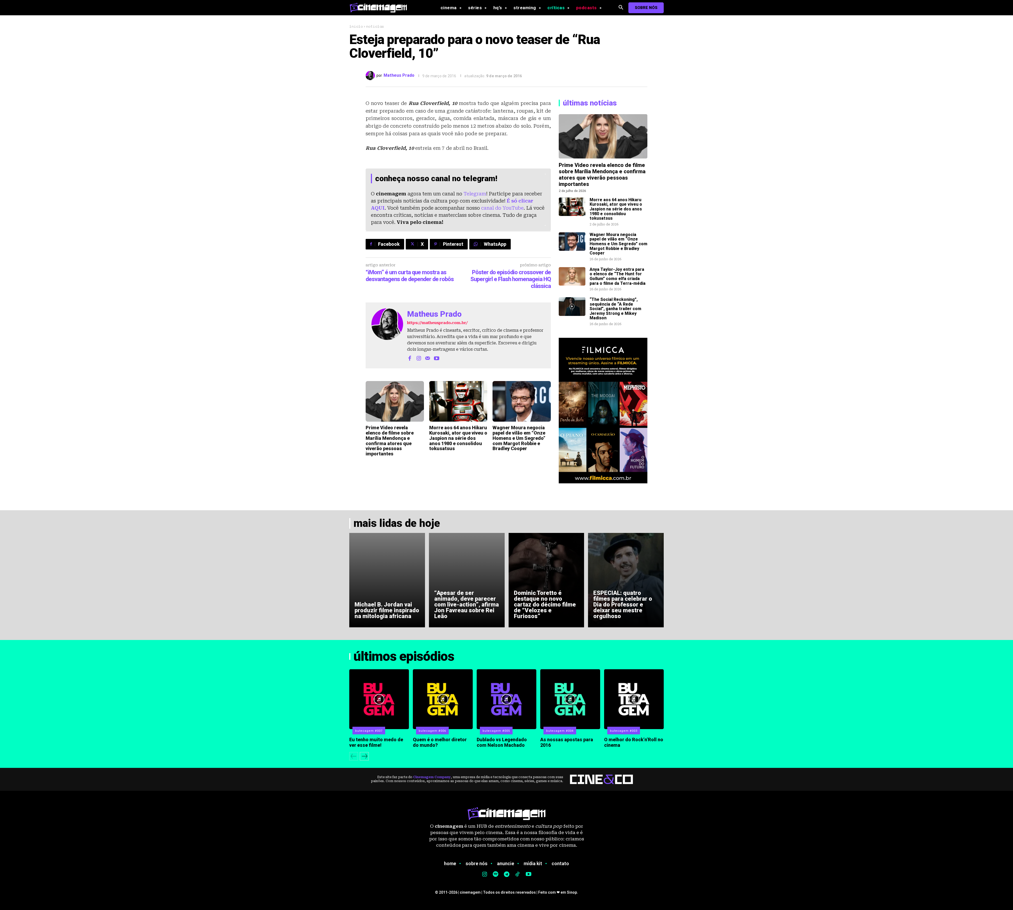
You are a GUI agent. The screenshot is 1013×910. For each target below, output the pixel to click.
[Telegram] (506, 874)
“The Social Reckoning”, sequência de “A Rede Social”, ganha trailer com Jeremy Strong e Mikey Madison (615, 308)
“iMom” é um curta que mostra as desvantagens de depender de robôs (410, 275)
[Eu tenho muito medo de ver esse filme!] (379, 699)
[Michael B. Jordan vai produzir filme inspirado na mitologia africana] (387, 580)
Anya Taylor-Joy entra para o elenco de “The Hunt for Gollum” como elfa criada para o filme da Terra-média (618, 276)
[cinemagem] (381, 7)
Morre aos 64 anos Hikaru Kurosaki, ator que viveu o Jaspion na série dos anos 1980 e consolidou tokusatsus (458, 438)
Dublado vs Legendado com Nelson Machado (502, 742)
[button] (620, 7)
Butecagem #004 (560, 731)
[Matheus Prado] (371, 75)
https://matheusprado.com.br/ (437, 323)
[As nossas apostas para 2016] (570, 699)
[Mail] (427, 358)
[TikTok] (517, 874)
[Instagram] (418, 358)
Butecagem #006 (432, 731)
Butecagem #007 (369, 731)
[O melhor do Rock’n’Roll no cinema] (634, 699)
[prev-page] (353, 756)
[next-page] (364, 756)
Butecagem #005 (496, 731)
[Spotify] (495, 874)
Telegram (475, 193)
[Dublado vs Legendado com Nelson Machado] (506, 699)
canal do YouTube (502, 208)
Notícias (375, 26)
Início (356, 26)
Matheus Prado (399, 75)
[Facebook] (409, 358)
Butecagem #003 (623, 731)
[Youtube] (436, 358)
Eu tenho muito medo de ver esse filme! (376, 742)
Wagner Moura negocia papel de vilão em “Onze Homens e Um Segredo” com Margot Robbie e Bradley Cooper (519, 438)
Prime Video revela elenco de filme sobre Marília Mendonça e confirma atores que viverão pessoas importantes (390, 440)
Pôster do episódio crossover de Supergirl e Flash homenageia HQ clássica (510, 279)
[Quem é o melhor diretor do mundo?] (442, 699)
